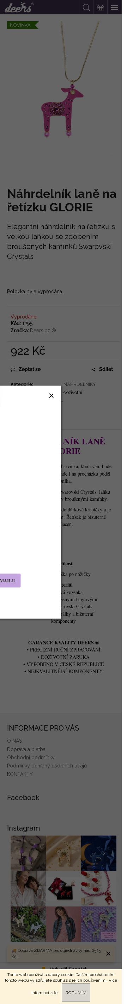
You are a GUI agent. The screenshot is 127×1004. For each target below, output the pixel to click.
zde (54, 992)
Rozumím (76, 992)
